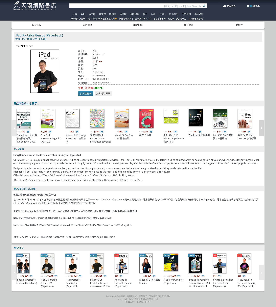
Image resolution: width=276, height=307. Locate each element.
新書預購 (87, 25)
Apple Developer (101, 82)
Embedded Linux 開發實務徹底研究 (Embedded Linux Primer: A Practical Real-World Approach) (27, 143)
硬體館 (123, 14)
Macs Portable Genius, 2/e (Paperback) (73, 283)
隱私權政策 (154, 296)
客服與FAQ (132, 296)
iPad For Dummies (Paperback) (174, 281)
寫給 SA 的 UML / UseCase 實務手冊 (247, 136)
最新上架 (36, 25)
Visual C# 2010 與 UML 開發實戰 (124, 136)
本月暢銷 (188, 25)
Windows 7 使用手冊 (199, 135)
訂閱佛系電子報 (196, 18)
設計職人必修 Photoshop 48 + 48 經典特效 (174, 138)
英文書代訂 (181, 18)
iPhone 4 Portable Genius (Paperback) (26, 281)
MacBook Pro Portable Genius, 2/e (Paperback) (247, 283)
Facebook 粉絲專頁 (115, 296)
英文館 (102, 14)
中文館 (92, 14)
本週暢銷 (138, 25)
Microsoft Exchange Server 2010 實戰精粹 (76, 138)
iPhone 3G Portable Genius (149, 281)
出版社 (162, 14)
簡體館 (112, 14)
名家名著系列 (160, 18)
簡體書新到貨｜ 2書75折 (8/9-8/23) (135, 18)
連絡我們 (143, 296)
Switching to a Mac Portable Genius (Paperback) (223, 283)
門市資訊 (186, 14)
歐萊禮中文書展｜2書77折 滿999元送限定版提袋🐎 (94, 18)
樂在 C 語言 (145, 135)
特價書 (239, 25)
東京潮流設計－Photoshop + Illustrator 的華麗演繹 (100, 139)
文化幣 (171, 18)
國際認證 (134, 14)
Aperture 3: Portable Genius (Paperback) (123, 283)
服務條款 (165, 296)
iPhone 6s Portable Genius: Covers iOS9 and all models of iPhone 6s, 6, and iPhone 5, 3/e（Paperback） (199, 287)
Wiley (95, 51)
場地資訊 (199, 14)
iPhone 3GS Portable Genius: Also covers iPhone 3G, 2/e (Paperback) (100, 284)
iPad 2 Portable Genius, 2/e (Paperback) (49, 283)
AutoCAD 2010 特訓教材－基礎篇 (223, 136)
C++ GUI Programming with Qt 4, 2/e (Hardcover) (51, 139)
